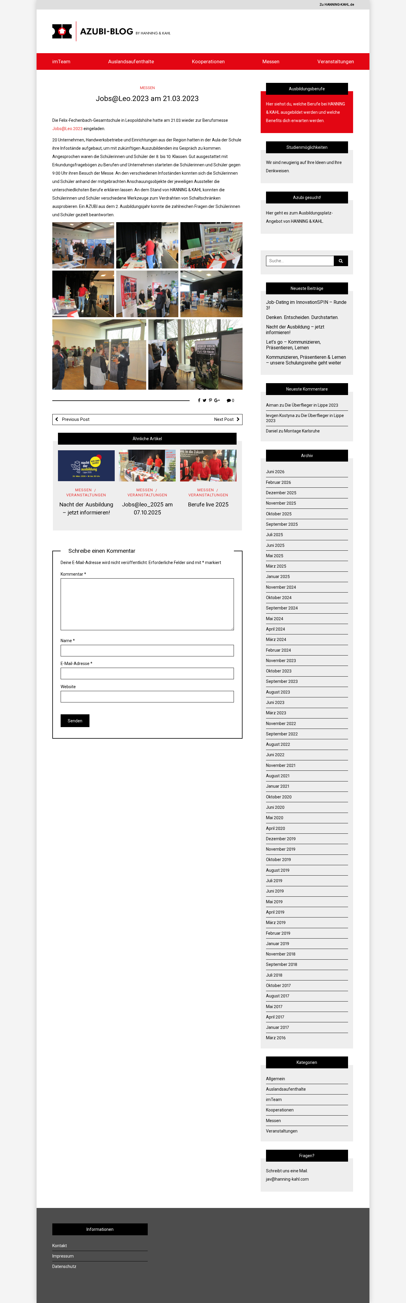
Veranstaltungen (335, 61)
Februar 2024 (278, 650)
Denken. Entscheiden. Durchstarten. (302, 317)
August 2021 (277, 775)
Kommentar (73, 574)
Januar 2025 (278, 576)
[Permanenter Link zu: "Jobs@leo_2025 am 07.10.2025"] (147, 465)
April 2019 (275, 912)
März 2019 (276, 922)
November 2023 (281, 660)
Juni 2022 (275, 754)
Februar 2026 (278, 482)
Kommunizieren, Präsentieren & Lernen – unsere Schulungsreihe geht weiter (306, 360)
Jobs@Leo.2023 (67, 128)
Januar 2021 (277, 786)
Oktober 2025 (279, 513)
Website (68, 686)
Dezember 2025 (281, 492)
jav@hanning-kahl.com (287, 1179)
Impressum (63, 1256)
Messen (270, 61)
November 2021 (280, 765)
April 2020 (275, 828)
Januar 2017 (277, 1027)
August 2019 (277, 870)
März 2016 (276, 1037)
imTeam (61, 61)
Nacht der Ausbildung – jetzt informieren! (295, 329)
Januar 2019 (277, 943)
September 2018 (281, 964)
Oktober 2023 (279, 671)
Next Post (224, 419)
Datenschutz (64, 1266)
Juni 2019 (275, 891)
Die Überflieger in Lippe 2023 (311, 405)
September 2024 (282, 608)
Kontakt (59, 1245)
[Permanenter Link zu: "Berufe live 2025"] (208, 465)
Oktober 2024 (279, 597)
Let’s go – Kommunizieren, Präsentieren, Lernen (293, 344)
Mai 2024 (274, 618)
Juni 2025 (275, 545)
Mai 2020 (274, 817)
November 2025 (281, 503)
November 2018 (280, 954)
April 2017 (275, 1017)
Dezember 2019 (281, 838)
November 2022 (281, 723)
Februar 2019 (278, 933)
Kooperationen (208, 61)
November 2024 (281, 587)
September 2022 (282, 734)
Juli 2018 (274, 975)
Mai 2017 (274, 1006)
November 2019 (280, 849)
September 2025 (282, 524)
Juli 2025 (274, 534)
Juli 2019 (274, 880)
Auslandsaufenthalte (131, 61)
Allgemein (275, 1078)
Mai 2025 (274, 555)
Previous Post (75, 419)
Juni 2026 (275, 471)
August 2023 (278, 692)
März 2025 (276, 566)
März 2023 (276, 712)
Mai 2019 (274, 901)
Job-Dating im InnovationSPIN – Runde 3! (306, 305)
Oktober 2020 (279, 797)
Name (68, 640)
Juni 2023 (275, 702)
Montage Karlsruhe (302, 431)
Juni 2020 (275, 807)
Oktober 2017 (278, 985)
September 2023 (282, 681)
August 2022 (278, 744)
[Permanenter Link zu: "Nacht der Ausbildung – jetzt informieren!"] (86, 465)
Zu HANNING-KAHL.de (337, 5)
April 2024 (275, 629)
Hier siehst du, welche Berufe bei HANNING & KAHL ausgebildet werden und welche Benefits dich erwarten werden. (305, 112)
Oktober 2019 (278, 859)
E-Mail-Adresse (76, 663)
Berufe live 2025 (208, 504)
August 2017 (277, 996)
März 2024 (276, 639)
